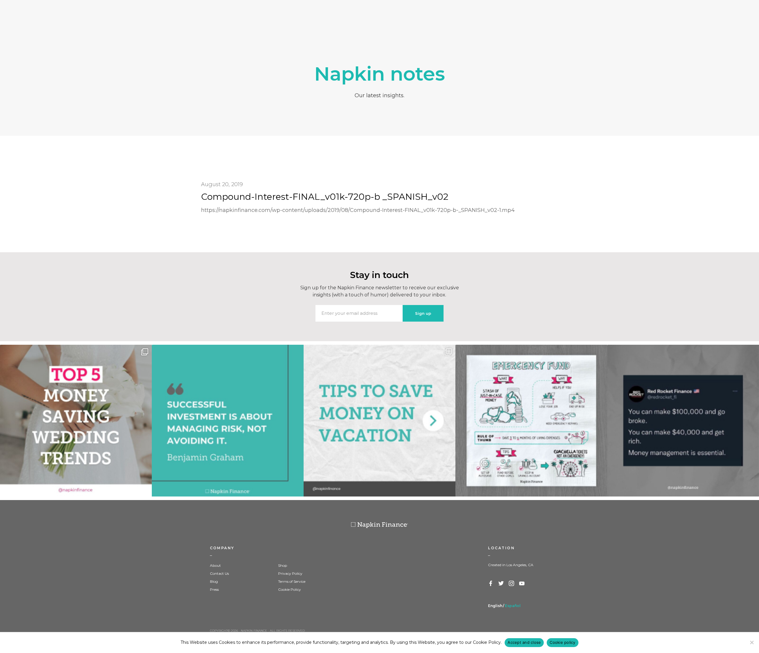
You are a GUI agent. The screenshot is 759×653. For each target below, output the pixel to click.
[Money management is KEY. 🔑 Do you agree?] (683, 420)
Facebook (491, 584)
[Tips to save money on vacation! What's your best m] (379, 420)
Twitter (501, 584)
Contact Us (219, 573)
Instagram (512, 584)
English (495, 605)
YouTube (522, 584)
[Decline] (752, 642)
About (215, 565)
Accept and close (524, 642)
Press (214, 589)
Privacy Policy (290, 573)
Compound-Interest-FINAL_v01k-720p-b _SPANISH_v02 (324, 196)
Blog (214, 581)
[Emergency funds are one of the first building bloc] (531, 420)
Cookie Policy (289, 589)
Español (513, 605)
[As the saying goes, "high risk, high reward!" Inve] (228, 420)
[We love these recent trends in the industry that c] (76, 420)
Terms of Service (291, 581)
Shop (282, 565)
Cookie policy (562, 642)
